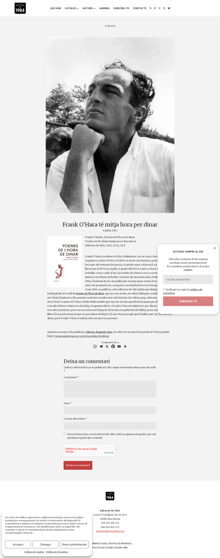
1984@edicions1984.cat (110, 531)
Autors (88, 8)
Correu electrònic (75, 418)
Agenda (104, 8)
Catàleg (70, 8)
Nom (68, 403)
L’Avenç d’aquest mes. (99, 332)
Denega (45, 544)
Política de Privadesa (57, 552)
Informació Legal (97, 543)
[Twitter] (159, 8)
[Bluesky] (169, 8)
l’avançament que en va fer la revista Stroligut (81, 336)
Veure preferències (74, 544)
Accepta (18, 544)
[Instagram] (164, 8)
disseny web (121, 547)
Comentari (71, 377)
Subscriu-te (121, 8)
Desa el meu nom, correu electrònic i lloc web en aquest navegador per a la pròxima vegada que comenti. (111, 436)
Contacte (139, 8)
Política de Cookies (34, 552)
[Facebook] (155, 8)
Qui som (55, 8)
